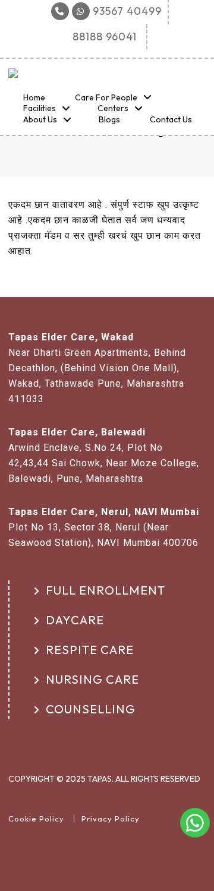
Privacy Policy (110, 818)
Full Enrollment (105, 590)
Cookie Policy (36, 818)
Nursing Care (92, 679)
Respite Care (90, 649)
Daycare (75, 619)
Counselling (91, 709)
